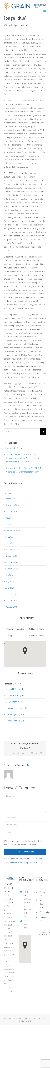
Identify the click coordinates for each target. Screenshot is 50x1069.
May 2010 (9, 581)
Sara (29, 765)
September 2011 (12, 530)
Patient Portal (42, 894)
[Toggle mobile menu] (44, 11)
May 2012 (9, 524)
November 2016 (12, 505)
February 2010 (11, 594)
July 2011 (9, 536)
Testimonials (42, 912)
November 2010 (12, 556)
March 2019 (10, 498)
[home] (9, 878)
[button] (25, 650)
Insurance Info (42, 919)
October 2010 (11, 562)
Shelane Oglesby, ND (14, 714)
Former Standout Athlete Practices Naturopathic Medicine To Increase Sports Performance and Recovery (23, 458)
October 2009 (11, 606)
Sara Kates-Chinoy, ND (15, 695)
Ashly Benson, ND (13, 701)
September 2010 (12, 568)
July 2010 (9, 575)
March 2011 (10, 543)
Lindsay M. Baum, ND (14, 689)
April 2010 (9, 587)
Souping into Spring (13, 448)
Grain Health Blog (42, 904)
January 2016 (11, 511)
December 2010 (12, 549)
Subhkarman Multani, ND (16, 708)
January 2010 (11, 600)
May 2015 (9, 517)
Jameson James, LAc (14, 720)
